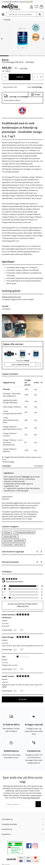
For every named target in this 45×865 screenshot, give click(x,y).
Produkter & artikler (9, 824)
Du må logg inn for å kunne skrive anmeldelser (22, 605)
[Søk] (39, 14)
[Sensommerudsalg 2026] (36, 37)
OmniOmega (37, 87)
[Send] (38, 804)
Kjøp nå (19, 77)
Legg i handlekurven (20, 364)
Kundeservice (7, 829)
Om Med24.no (7, 819)
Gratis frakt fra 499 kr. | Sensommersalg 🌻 (18, 2)
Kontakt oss (6, 834)
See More (22, 699)
